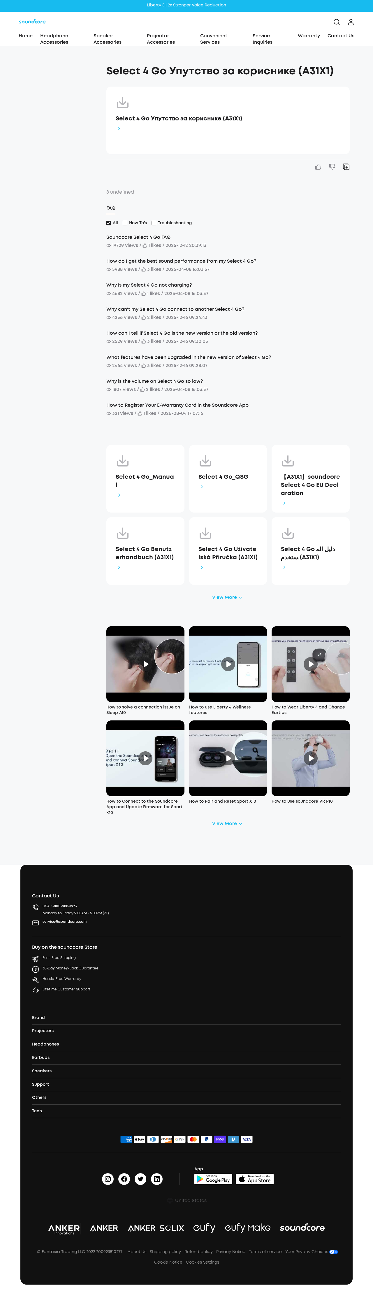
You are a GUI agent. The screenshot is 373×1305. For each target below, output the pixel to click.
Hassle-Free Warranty (62, 978)
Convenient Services (213, 39)
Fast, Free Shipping (59, 957)
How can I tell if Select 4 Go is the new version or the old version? (182, 333)
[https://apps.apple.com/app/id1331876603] (255, 1179)
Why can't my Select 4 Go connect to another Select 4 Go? (175, 309)
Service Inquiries (262, 39)
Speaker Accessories (108, 39)
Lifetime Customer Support (66, 989)
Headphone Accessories (54, 39)
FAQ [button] (110, 208)
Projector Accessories (161, 39)
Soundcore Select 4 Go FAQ (138, 237)
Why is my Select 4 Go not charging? (149, 285)
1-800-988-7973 (64, 906)
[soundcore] (32, 22)
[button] (60, 68)
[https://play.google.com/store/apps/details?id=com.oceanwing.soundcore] (213, 1179)
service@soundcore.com (65, 921)
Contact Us (341, 36)
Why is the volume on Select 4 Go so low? (154, 381)
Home (26, 36)
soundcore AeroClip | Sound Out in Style (186, 5)
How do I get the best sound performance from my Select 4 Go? (181, 261)
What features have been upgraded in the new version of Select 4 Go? (188, 357)
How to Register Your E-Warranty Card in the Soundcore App (177, 405)
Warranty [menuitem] (309, 36)
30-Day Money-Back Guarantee (70, 968)
